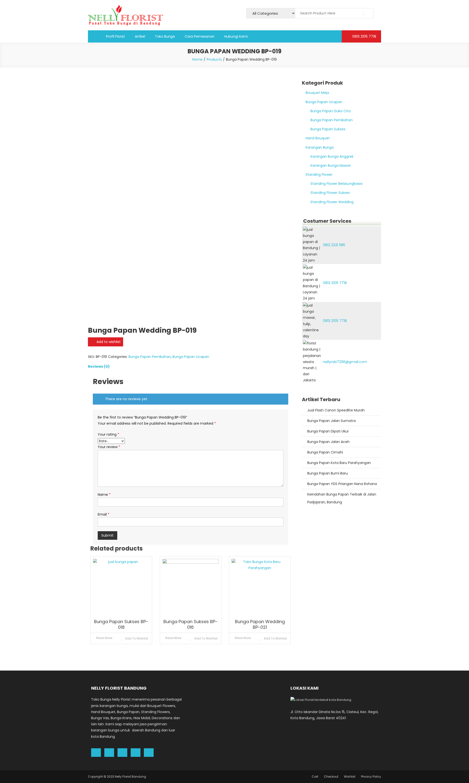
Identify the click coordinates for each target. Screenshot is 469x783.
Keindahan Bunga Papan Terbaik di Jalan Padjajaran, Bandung (341, 498)
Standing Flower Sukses (330, 192)
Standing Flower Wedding (331, 201)
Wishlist (349, 776)
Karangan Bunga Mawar (330, 165)
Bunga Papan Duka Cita (330, 111)
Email (103, 514)
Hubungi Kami (236, 36)
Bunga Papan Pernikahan (149, 356)
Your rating (108, 434)
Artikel (140, 36)
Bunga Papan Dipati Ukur (328, 431)
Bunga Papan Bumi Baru (327, 473)
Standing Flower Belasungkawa (336, 183)
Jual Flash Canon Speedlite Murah (336, 410)
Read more (104, 638)
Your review (109, 446)
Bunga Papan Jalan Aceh (328, 441)
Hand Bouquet (318, 138)
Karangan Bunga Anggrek (331, 156)
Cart (315, 776)
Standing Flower (319, 174)
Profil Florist (115, 36)
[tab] (190, 366)
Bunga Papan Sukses (327, 129)
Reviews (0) (99, 366)
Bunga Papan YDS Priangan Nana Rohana (342, 483)
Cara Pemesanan (199, 36)
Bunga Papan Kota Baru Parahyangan (339, 462)
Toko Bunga (165, 36)
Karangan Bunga (320, 147)
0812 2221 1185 (334, 245)
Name (104, 494)
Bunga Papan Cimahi (325, 452)
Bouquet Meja (317, 92)
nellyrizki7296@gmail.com (345, 361)
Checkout (331, 776)
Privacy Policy (371, 776)
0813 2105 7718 (363, 36)
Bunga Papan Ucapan (190, 356)
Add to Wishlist (136, 638)
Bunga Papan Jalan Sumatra (331, 420)
